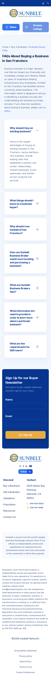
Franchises (9, 504)
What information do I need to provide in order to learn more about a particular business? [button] (22, 317)
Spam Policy (25, 661)
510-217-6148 (36, 507)
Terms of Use (25, 667)
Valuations (9, 498)
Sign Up (25, 435)
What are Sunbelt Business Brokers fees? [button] (20, 288)
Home (5, 47)
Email (9, 416)
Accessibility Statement (25, 650)
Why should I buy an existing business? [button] (21, 130)
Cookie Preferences (25, 672)
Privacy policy (25, 656)
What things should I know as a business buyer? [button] (21, 204)
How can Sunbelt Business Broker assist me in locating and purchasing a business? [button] (21, 259)
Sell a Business (11, 492)
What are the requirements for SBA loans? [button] (20, 347)
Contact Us (9, 517)
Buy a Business (19, 47)
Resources (9, 510)
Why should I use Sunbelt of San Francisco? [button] (19, 230)
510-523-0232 (37, 503)
